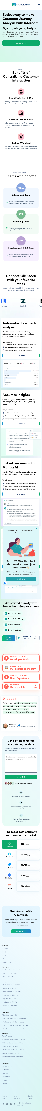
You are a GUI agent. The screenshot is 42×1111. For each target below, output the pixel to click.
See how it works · (29, 638)
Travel (4, 1083)
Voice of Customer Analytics (12, 1043)
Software (5, 1070)
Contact (5, 959)
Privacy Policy (4, 1097)
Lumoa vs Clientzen (9, 1005)
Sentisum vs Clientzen (10, 1002)
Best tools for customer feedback (14, 1018)
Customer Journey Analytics (12, 1057)
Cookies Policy (30, 1097)
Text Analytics (7, 1036)
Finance (5, 1073)
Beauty (4, 1080)
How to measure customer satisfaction (16, 1029)
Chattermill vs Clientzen (11, 985)
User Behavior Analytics (10, 1046)
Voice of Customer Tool (10, 973)
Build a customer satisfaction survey (15, 1025)
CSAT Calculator (8, 977)
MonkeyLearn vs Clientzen (12, 992)
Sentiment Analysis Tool (11, 970)
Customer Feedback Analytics (13, 1050)
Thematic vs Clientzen (10, 988)
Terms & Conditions (17, 1097)
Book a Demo (8, 638)
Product (5, 948)
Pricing (4, 952)
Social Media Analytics (10, 1053)
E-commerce (7, 1066)
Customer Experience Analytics (13, 1039)
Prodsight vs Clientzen (10, 995)
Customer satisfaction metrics (13, 1022)
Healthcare (6, 1077)
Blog (4, 955)
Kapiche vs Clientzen (9, 999)
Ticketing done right (9, 1015)
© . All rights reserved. (24, 1104)
